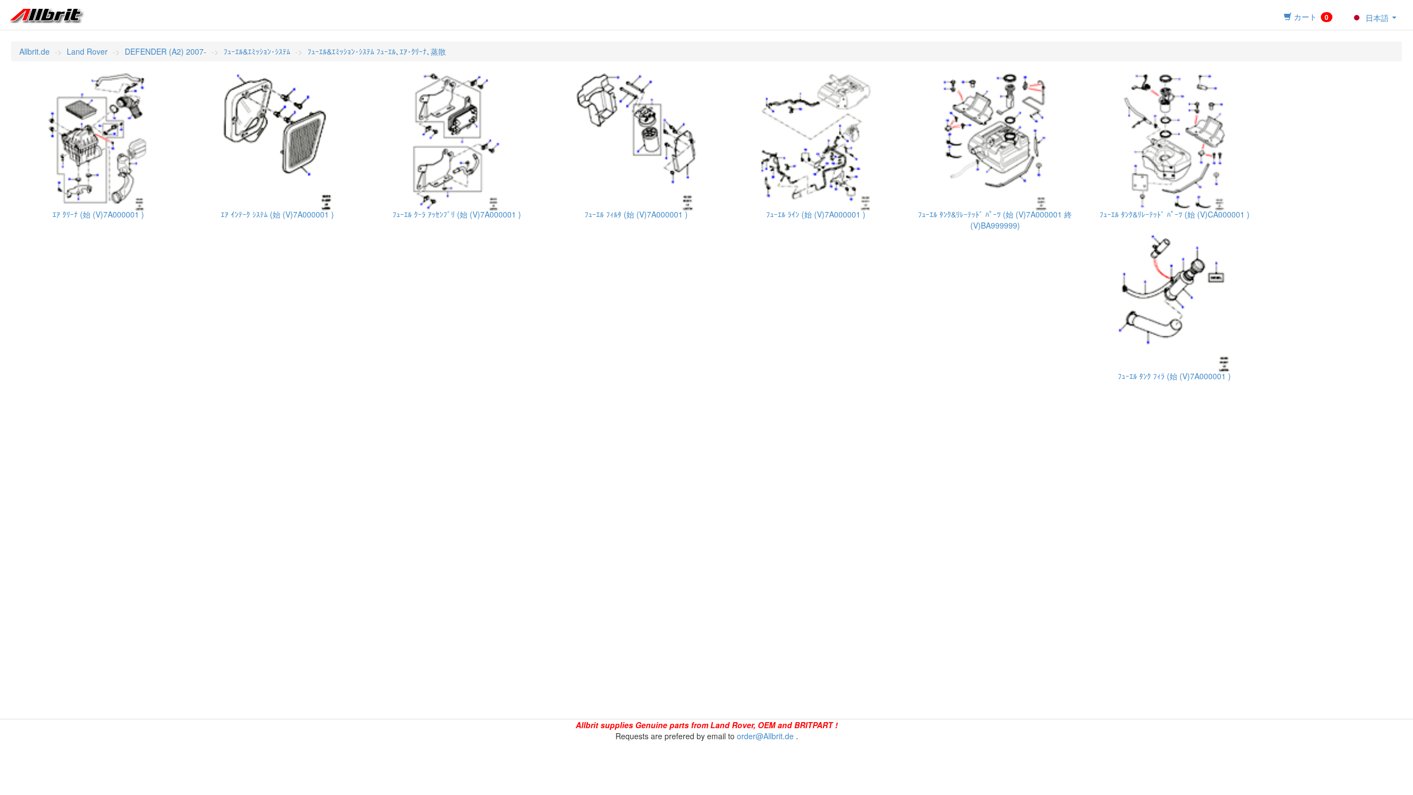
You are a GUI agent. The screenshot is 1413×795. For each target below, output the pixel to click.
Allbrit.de (34, 51)
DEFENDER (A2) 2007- (165, 51)
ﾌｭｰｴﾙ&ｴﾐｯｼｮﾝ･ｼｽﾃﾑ (257, 51)
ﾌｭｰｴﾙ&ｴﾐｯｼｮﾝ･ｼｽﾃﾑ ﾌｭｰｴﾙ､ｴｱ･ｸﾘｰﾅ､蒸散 (376, 51)
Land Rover (87, 51)
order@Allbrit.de (765, 735)
